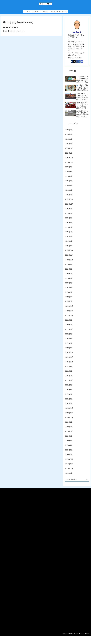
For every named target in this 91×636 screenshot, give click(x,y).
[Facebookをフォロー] (77, 61)
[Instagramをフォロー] (82, 61)
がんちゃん (76, 32)
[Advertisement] (45, 559)
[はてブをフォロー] (79, 61)
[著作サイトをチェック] (72, 61)
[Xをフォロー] (74, 61)
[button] (87, 480)
